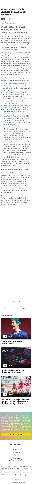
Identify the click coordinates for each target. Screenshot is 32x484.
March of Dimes (8, 127)
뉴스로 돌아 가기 (16, 301)
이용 (12, 479)
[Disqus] (16, 229)
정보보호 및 (18, 479)
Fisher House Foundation (10, 142)
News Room (12, 23)
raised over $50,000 (22, 105)
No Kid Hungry (7, 109)
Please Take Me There (9, 116)
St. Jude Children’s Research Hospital (14, 92)
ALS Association (10, 84)
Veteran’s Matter (8, 105)
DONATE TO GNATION (16, 434)
